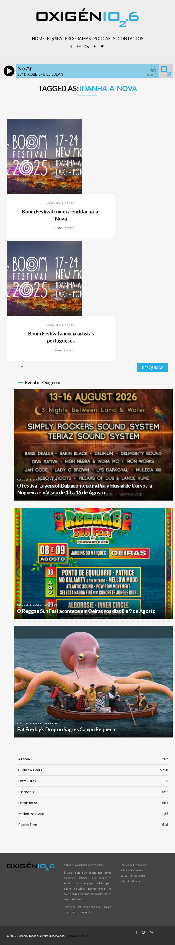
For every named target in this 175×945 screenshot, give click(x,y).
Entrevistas (93, 781)
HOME (38, 38)
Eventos (51, 479)
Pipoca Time (93, 825)
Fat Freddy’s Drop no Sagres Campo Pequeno (66, 729)
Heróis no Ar (93, 803)
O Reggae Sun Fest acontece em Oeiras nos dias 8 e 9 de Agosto (86, 611)
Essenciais (93, 792)
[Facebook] (71, 46)
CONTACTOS (130, 38)
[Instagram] (79, 46)
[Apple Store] (102, 46)
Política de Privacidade (134, 864)
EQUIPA (54, 38)
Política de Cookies (132, 870)
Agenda (93, 759)
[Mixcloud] (87, 46)
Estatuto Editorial (131, 881)
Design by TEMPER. (77, 935)
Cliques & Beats (61, 203)
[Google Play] (94, 46)
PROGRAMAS (78, 38)
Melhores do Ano (93, 814)
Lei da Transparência (133, 875)
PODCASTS (104, 38)
